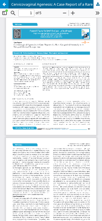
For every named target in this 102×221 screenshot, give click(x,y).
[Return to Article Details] (4, 4)
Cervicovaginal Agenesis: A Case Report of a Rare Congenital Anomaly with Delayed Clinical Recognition (56, 4)
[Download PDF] (98, 4)
